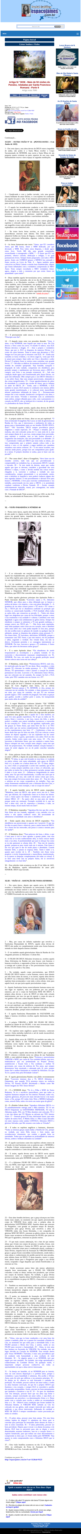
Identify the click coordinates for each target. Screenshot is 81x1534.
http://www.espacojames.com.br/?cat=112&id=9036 (21, 110)
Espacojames (46, 1532)
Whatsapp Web (44, 96)
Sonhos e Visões (29, 113)
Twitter (15, 95)
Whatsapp (34, 95)
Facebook (25, 95)
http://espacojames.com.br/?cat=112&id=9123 (23, 1460)
